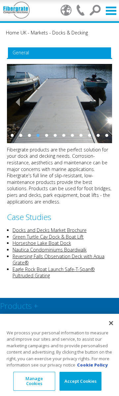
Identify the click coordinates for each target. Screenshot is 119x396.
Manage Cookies (34, 381)
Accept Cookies (80, 381)
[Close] (111, 323)
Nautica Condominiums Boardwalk (50, 250)
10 (89, 135)
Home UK (16, 32)
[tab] (59, 52)
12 (106, 135)
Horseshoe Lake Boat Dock (42, 243)
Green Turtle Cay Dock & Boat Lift (48, 237)
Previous (15, 102)
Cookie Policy (92, 365)
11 (98, 135)
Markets (39, 32)
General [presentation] (21, 52)
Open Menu (111, 10)
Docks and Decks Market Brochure (50, 230)
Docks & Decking (70, 32)
